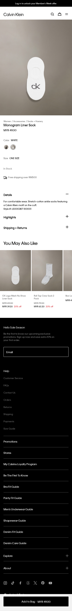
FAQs (6, 385)
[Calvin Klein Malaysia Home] (13, 14)
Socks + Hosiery (35, 121)
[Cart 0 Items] (59, 14)
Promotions (10, 441)
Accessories (19, 121)
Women (7, 121)
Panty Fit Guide (12, 498)
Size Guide (9, 428)
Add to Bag (36, 601)
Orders (7, 399)
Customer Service (13, 378)
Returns (7, 407)
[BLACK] (6, 147)
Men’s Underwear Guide (18, 509)
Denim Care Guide (14, 543)
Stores (7, 453)
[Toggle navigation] (67, 14)
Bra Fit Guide (11, 486)
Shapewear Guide (14, 520)
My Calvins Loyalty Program (20, 464)
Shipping (8, 414)
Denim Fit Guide (13, 532)
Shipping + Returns (15, 228)
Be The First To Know (15, 475)
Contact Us (9, 392)
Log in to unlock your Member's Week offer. (36, 3)
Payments (8, 421)
